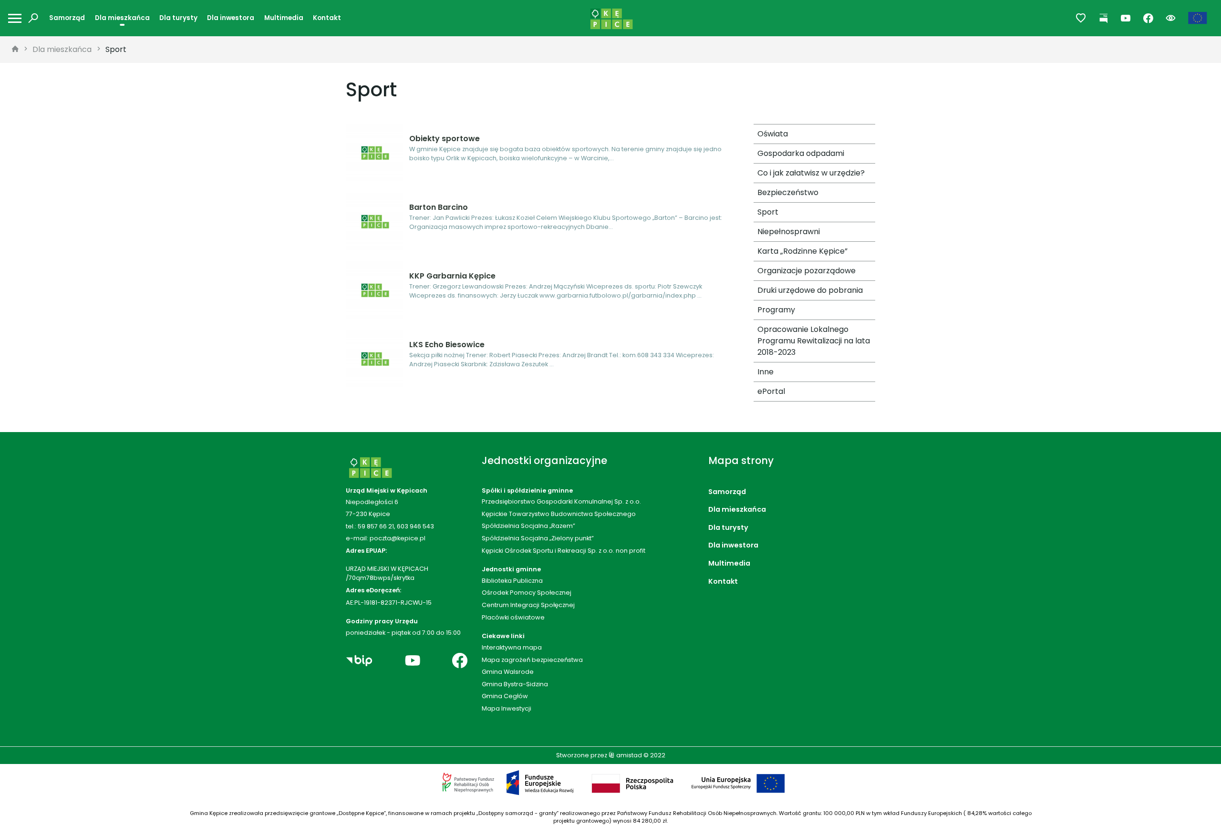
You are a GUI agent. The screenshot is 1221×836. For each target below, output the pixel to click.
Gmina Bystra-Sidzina (515, 684)
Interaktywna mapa (512, 647)
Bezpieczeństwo (787, 192)
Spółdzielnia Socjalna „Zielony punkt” (538, 538)
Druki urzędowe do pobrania (810, 290)
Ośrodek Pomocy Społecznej (526, 592)
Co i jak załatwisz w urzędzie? (811, 172)
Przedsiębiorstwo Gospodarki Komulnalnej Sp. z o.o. (561, 501)
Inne (765, 371)
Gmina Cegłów (505, 696)
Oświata (772, 133)
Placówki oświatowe (513, 617)
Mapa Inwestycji (506, 708)
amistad (628, 755)
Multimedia (283, 17)
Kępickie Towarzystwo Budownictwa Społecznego (559, 514)
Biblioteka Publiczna (512, 581)
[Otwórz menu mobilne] (15, 18)
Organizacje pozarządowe (806, 270)
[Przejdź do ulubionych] (1081, 18)
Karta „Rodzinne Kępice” (802, 251)
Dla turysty (178, 17)
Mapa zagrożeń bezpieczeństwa (532, 660)
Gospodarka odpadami (800, 153)
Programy (776, 309)
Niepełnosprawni (788, 231)
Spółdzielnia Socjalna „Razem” (528, 526)
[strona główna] (15, 49)
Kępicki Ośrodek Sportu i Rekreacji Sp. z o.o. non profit (563, 551)
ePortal (771, 391)
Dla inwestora (230, 17)
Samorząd (67, 17)
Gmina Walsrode (508, 672)
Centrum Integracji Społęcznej (528, 605)
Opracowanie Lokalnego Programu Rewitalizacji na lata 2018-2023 (813, 341)
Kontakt (327, 17)
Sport (115, 49)
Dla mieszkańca (122, 17)
